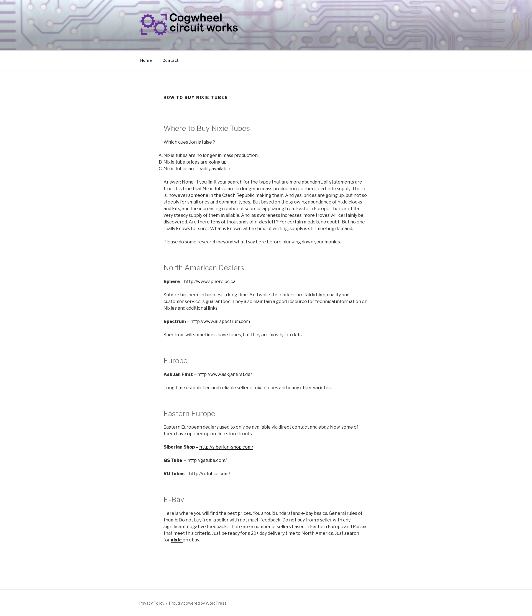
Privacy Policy (151, 603)
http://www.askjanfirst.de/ (224, 374)
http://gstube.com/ (207, 460)
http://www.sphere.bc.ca (210, 281)
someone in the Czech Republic (221, 195)
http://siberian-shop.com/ (226, 447)
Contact (170, 60)
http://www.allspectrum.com (220, 321)
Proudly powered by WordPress (198, 603)
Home (146, 60)
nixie (177, 540)
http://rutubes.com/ (209, 473)
